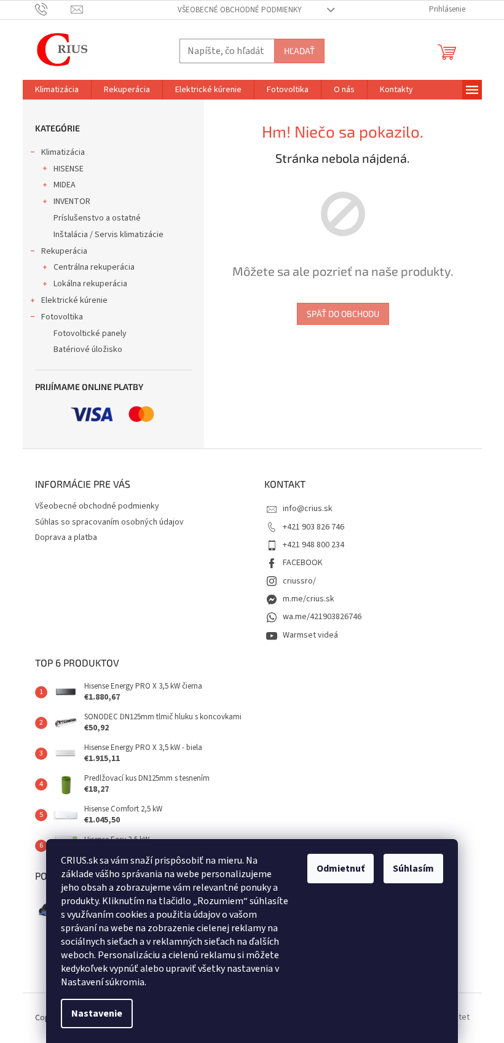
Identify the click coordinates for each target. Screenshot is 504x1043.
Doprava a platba (66, 537)
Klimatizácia (63, 152)
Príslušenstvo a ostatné (97, 218)
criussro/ (299, 581)
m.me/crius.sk (308, 599)
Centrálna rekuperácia (94, 267)
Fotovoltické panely (90, 333)
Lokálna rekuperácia (90, 284)
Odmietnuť (340, 868)
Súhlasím (413, 868)
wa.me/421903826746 (322, 617)
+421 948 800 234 (313, 545)
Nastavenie (96, 1013)
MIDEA (64, 185)
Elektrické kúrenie (74, 300)
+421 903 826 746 (313, 527)
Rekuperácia (64, 251)
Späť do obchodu (343, 313)
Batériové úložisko (87, 349)
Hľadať (299, 50)
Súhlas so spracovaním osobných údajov (109, 522)
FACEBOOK (303, 563)
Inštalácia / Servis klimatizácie (108, 235)
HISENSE (68, 169)
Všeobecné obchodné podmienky (240, 9)
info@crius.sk (308, 508)
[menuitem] (57, 90)
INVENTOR (71, 201)
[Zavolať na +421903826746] (53, 9)
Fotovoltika (62, 317)
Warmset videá (310, 635)
